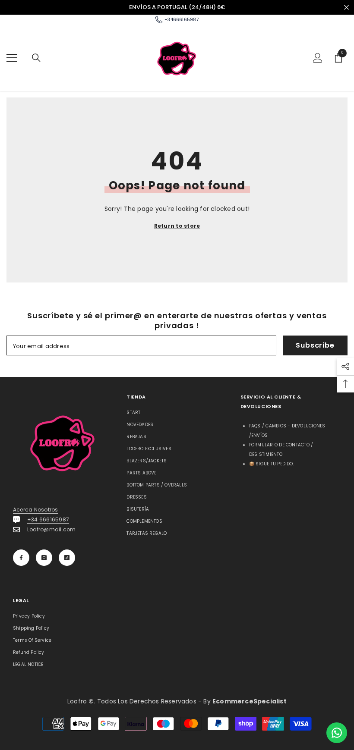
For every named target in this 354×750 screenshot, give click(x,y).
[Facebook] (21, 557)
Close (346, 7)
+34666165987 (181, 19)
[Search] (36, 58)
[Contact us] (336, 732)
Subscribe (315, 345)
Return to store (177, 225)
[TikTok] (67, 557)
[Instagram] (44, 557)
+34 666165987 (48, 519)
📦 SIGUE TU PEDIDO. (271, 464)
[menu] (11, 58)
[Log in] (317, 58)
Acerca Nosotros (35, 509)
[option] (177, 7)
